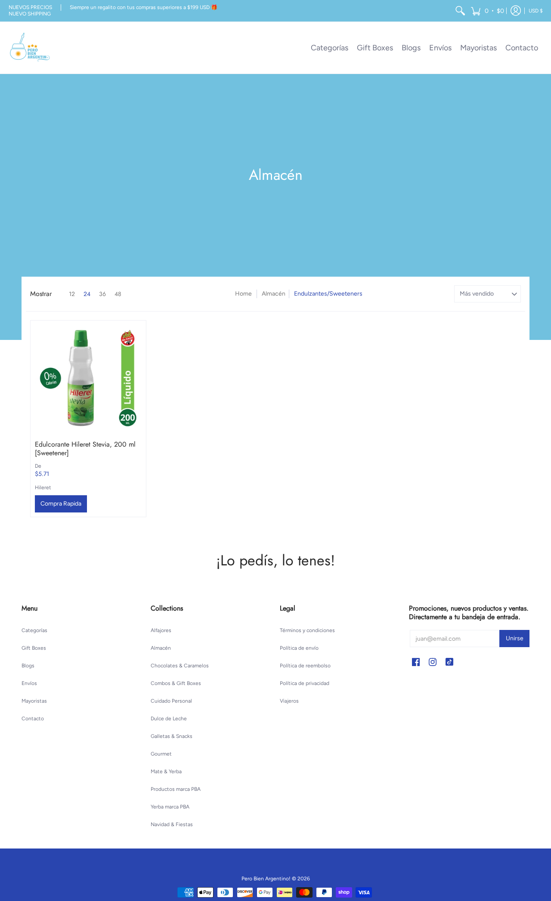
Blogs (28, 666)
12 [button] (72, 294)
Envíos (29, 683)
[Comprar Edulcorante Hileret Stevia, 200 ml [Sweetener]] (88, 378)
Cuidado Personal (171, 701)
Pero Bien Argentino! (266, 879)
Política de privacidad (304, 683)
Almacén (273, 293)
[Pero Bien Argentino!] (30, 48)
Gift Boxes (34, 648)
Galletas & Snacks (171, 736)
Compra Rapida (60, 503)
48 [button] (118, 294)
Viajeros (289, 701)
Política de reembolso (305, 666)
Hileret (43, 487)
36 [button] (102, 294)
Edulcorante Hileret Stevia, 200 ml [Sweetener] (85, 448)
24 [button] (87, 294)
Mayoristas (34, 701)
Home (243, 293)
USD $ (536, 11)
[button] (487, 11)
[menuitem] (460, 11)
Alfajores (161, 630)
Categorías (34, 630)
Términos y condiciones (307, 630)
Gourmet (161, 754)
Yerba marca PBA (170, 807)
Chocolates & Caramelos (180, 666)
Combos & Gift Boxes (176, 683)
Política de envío (299, 648)
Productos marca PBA (176, 789)
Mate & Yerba (166, 771)
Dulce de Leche (169, 719)
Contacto (33, 719)
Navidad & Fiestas (172, 824)
